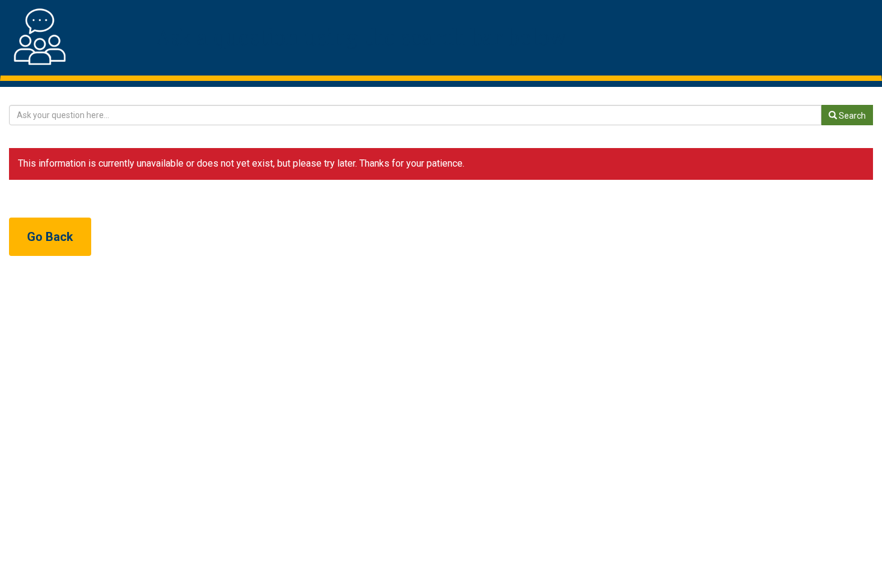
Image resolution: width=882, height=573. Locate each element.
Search (851, 115)
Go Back (50, 237)
